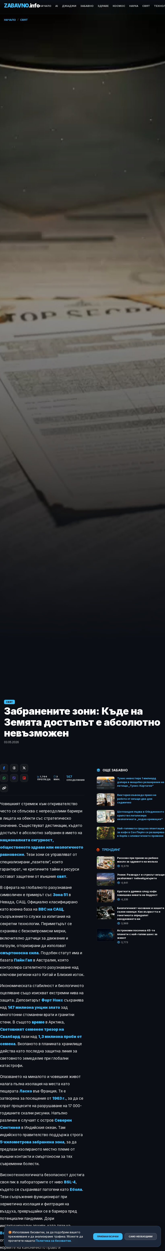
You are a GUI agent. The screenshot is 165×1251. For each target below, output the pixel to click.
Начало (45, 5)
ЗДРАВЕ (103, 5)
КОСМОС (119, 5)
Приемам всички (108, 1236)
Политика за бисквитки (53, 1240)
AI (56, 5)
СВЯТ (146, 5)
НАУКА (133, 5)
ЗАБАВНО (87, 5)
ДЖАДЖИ (69, 5)
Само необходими (141, 1236)
